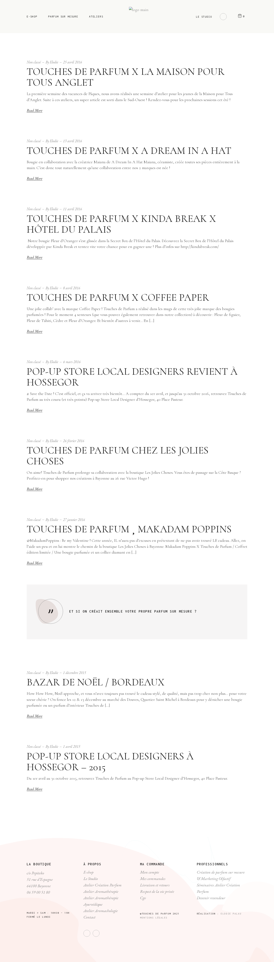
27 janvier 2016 (74, 519)
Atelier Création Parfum (102, 885)
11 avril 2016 (72, 209)
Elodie (54, 62)
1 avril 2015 (71, 746)
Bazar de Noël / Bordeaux (95, 682)
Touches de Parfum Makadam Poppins (129, 529)
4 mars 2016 (72, 361)
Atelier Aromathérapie (100, 891)
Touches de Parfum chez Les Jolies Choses (118, 455)
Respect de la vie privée (157, 891)
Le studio (204, 16)
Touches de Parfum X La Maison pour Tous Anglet (125, 77)
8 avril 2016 (71, 288)
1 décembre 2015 (74, 672)
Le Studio (90, 878)
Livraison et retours (155, 885)
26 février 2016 (73, 440)
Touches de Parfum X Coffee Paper (118, 297)
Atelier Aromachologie (100, 910)
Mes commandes (152, 878)
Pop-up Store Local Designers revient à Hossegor (132, 376)
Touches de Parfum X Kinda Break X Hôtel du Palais (121, 224)
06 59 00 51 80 (38, 892)
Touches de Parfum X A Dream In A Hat (129, 151)
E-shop (88, 872)
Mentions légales (153, 917)
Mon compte (149, 872)
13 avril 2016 (72, 141)
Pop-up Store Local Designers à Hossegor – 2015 (110, 761)
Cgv (143, 897)
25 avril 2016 (72, 62)
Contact (89, 917)
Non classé (34, 62)
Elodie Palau (231, 913)
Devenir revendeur (211, 897)
